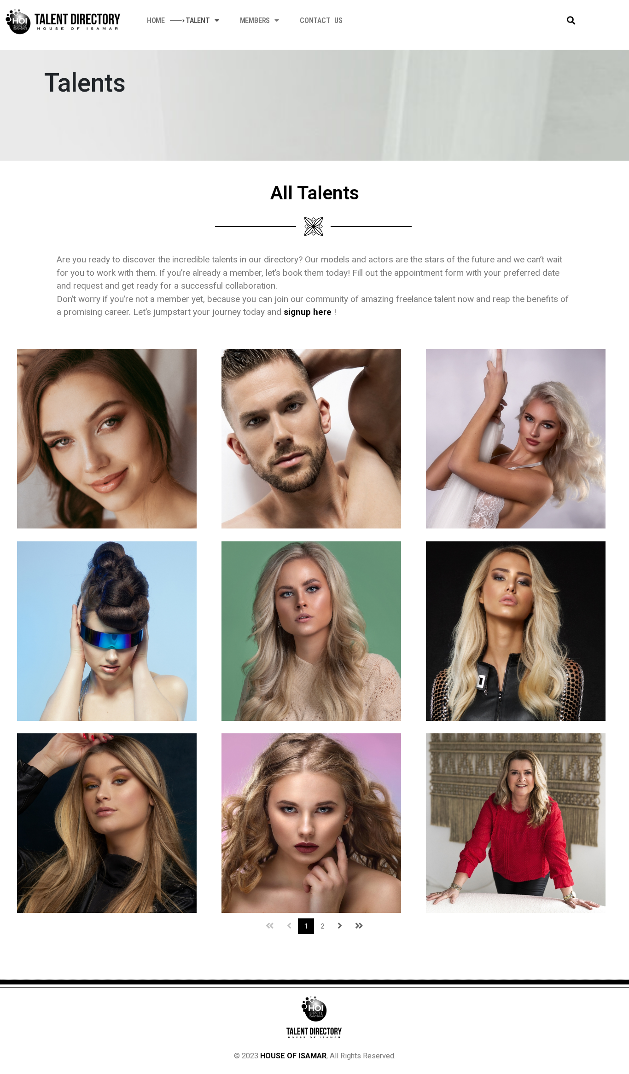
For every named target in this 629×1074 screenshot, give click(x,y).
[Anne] (107, 438)
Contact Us (321, 20)
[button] (571, 20)
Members (255, 20)
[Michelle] (311, 630)
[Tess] (107, 822)
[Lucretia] (516, 438)
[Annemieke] (107, 630)
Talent (198, 20)
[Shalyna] (516, 630)
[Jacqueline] (516, 822)
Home (156, 20)
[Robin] (311, 438)
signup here (308, 312)
